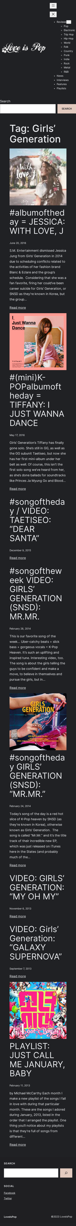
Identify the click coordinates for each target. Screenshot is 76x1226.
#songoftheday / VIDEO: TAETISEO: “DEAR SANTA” (37, 520)
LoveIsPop (10, 1216)
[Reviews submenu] (68, 22)
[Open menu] (53, 6)
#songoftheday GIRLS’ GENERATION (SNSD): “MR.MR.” (37, 776)
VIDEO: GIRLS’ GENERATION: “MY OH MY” (37, 887)
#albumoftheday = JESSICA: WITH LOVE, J (37, 222)
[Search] (66, 1173)
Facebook (9, 1193)
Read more (18, 307)
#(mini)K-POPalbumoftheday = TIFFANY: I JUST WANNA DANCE (37, 400)
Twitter (8, 1198)
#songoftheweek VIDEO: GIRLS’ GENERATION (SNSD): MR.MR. (36, 593)
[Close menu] (53, 14)
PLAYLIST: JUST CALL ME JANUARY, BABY (37, 1060)
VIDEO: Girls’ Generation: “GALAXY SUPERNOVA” (36, 943)
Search (5, 101)
